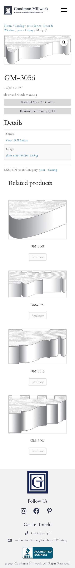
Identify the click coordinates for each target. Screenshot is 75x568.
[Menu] (64, 10)
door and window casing (22, 155)
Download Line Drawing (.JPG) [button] (37, 111)
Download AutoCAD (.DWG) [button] (37, 102)
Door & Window (17, 140)
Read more (37, 257)
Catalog (19, 26)
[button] (64, 42)
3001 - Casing (25, 30)
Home (8, 26)
